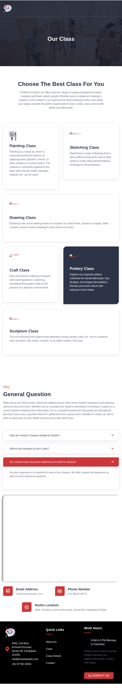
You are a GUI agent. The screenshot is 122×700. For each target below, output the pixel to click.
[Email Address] (8, 591)
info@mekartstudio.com (29, 594)
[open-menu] (117, 8)
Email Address (27, 589)
